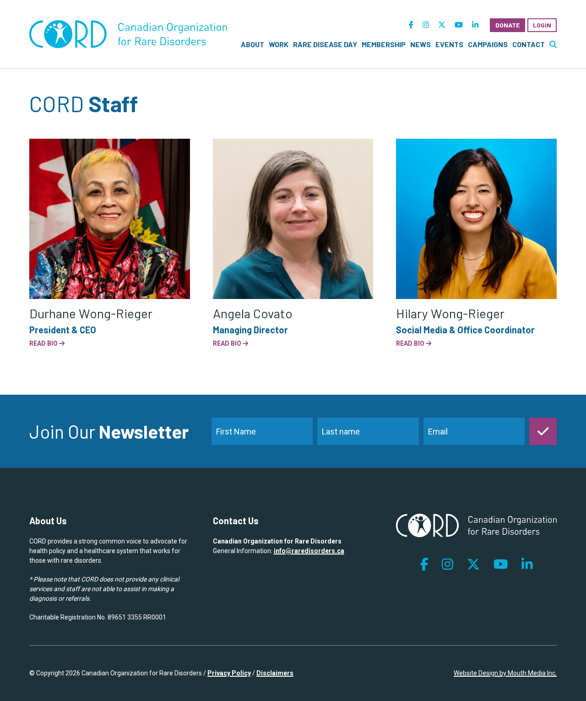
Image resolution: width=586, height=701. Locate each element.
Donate (507, 25)
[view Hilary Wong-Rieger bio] (476, 219)
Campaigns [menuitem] (488, 44)
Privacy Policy (229, 673)
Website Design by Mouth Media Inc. (505, 673)
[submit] (543, 431)
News (420, 44)
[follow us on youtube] (459, 25)
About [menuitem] (252, 44)
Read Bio (44, 343)
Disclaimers (274, 673)
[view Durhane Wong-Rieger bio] (109, 219)
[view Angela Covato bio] (293, 219)
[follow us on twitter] (441, 25)
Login (542, 25)
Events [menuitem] (449, 44)
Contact (528, 44)
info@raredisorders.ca (309, 550)
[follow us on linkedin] (475, 25)
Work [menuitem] (278, 44)
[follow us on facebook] (411, 25)
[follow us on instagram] (426, 25)
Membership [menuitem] (384, 44)
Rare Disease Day (325, 44)
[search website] (553, 44)
